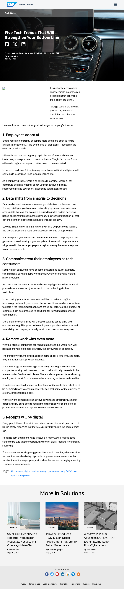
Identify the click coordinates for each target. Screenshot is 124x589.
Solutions (10, 13)
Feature (8, 53)
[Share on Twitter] (15, 45)
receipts (44, 471)
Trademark (75, 584)
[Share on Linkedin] (23, 45)
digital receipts (31, 471)
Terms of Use (34, 584)
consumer (18, 471)
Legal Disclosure (50, 584)
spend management (21, 475)
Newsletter (96, 584)
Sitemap (86, 584)
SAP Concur (71, 471)
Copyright (63, 584)
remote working (57, 471)
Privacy (23, 584)
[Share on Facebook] (7, 45)
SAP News (14, 550)
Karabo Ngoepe (55, 550)
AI (12, 471)
